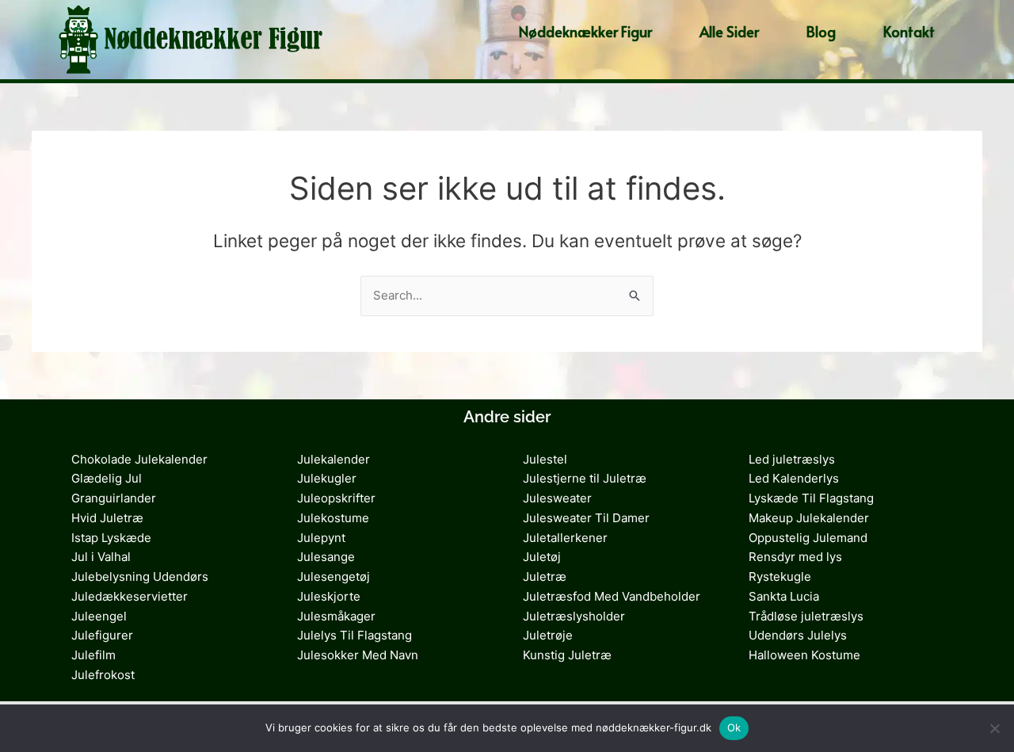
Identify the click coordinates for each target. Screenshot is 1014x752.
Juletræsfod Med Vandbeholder (611, 596)
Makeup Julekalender (809, 517)
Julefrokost (103, 674)
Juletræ (544, 576)
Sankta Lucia (784, 596)
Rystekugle (780, 576)
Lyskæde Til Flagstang (811, 498)
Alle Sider (729, 31)
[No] (994, 728)
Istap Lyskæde (111, 537)
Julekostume (333, 517)
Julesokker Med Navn (357, 654)
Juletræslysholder (574, 616)
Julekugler (326, 478)
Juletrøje (548, 635)
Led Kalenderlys (794, 478)
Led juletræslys (792, 459)
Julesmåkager (336, 616)
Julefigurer (102, 635)
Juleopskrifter (336, 498)
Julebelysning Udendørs (139, 576)
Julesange (326, 556)
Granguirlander (113, 498)
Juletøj (542, 556)
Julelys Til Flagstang (354, 635)
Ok (734, 727)
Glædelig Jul (106, 478)
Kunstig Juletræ (567, 654)
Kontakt (909, 31)
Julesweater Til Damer (586, 517)
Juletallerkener (565, 537)
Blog (821, 31)
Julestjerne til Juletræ (584, 478)
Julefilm (93, 654)
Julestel (545, 459)
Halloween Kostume (804, 654)
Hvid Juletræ (107, 517)
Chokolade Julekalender (139, 459)
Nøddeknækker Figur (585, 31)
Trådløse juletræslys (806, 616)
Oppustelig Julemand (808, 537)
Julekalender (333, 459)
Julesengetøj (333, 576)
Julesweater (557, 498)
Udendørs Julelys (798, 635)
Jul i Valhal (101, 556)
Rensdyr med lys (795, 556)
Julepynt (321, 537)
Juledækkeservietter (129, 596)
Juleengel (99, 616)
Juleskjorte (328, 596)
